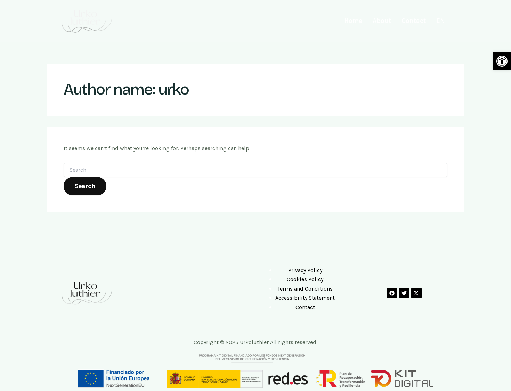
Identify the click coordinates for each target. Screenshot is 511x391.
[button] (502, 61)
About (382, 21)
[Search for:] (255, 170)
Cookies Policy (305, 279)
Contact (414, 21)
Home (353, 21)
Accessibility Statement (305, 297)
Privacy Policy (305, 270)
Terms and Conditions (305, 288)
